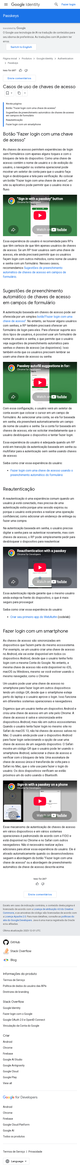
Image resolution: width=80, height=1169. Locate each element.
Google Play (10, 1077)
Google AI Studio (12, 1059)
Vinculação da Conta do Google (21, 1025)
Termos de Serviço (14, 980)
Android (7, 1041)
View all (7, 1083)
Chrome (7, 1047)
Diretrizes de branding (16, 991)
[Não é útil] (26, 70)
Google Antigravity (14, 1065)
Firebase (8, 1053)
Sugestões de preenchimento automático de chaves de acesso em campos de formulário (34, 272)
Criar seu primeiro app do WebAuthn (33, 617)
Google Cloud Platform (16, 1124)
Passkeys (11, 15)
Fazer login (69, 4)
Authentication (65, 58)
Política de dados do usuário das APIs (25, 985)
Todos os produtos (14, 1136)
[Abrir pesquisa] (56, 4)
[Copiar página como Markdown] (19, 93)
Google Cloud (10, 1071)
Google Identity (44, 58)
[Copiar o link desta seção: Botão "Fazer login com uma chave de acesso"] (29, 140)
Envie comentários (19, 78)
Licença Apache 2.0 (15, 916)
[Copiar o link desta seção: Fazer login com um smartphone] (72, 631)
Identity (33, 4)
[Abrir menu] (6, 4)
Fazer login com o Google (17, 1013)
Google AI (8, 1130)
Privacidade (35, 1151)
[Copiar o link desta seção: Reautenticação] (38, 489)
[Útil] (20, 70)
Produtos (27, 58)
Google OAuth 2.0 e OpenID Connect (24, 1019)
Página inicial (10, 58)
